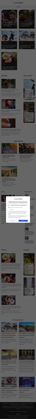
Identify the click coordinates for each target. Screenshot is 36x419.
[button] (18, 209)
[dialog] (18, 209)
